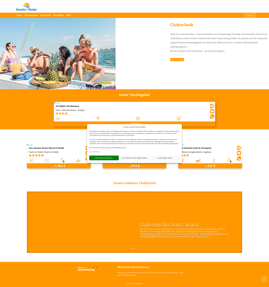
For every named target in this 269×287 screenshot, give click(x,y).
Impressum (122, 273)
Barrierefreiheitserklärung (127, 275)
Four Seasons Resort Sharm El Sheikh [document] (46, 148)
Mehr (68, 15)
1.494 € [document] (60, 166)
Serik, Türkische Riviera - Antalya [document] (70, 110)
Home (19, 15)
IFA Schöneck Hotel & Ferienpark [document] (195, 148)
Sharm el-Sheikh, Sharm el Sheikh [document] (44, 152)
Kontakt (250, 15)
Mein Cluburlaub (177, 60)
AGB (180, 273)
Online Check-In (150, 273)
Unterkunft (45, 15)
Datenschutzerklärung (135, 273)
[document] (134, 183)
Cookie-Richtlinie (94, 152)
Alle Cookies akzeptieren (104, 158)
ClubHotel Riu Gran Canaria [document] (169, 225)
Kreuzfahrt (58, 15)
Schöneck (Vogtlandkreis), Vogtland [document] (195, 152)
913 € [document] (136, 166)
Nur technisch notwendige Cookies (134, 158)
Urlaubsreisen (31, 15)
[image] (57, 103)
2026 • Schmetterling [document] (135, 284)
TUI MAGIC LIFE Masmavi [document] (67, 106)
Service (160, 273)
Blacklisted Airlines (171, 273)
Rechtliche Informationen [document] (133, 267)
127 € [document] (211, 166)
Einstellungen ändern (165, 158)
